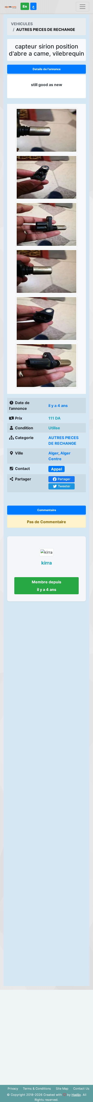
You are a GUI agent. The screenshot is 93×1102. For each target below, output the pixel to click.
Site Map (62, 1088)
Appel (56, 469)
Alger (53, 453)
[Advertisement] (46, 795)
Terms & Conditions (37, 1088)
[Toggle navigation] (82, 6)
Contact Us (81, 1088)
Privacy (13, 1088)
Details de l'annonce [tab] (47, 69)
